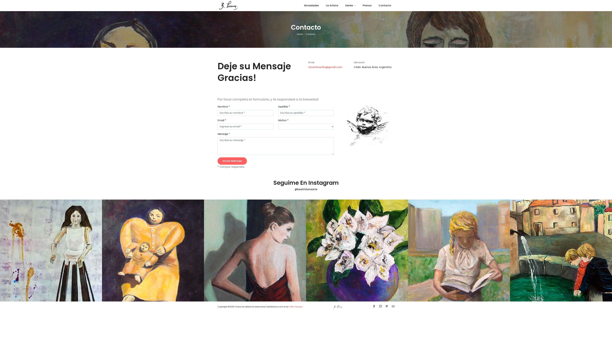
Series (349, 5)
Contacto (385, 5)
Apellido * (284, 106)
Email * (222, 120)
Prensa (367, 5)
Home (300, 34)
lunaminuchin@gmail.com (325, 67)
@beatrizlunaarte (306, 189)
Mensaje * (224, 134)
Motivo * (283, 120)
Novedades (311, 5)
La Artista (332, 5)
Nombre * (224, 106)
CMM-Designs (296, 306)
